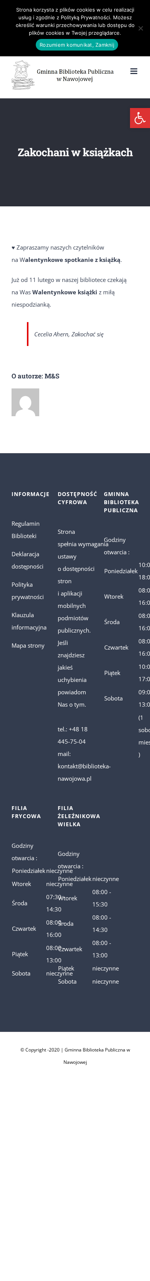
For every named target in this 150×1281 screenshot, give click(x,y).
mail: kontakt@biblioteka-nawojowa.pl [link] (84, 766)
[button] (140, 118)
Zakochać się (87, 334)
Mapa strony (28, 645)
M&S (52, 375)
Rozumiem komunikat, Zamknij (77, 45)
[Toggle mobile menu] (134, 71)
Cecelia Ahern (51, 334)
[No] (140, 28)
